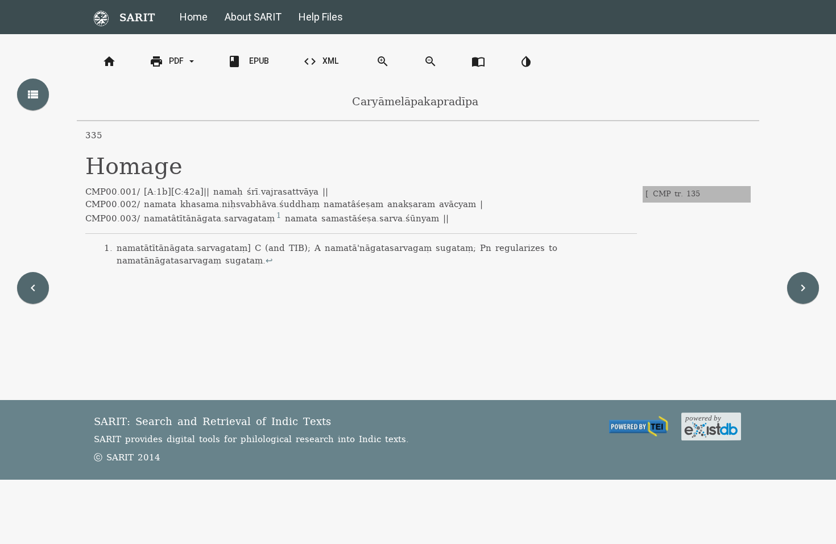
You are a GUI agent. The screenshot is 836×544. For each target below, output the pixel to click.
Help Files (321, 17)
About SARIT (253, 17)
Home (194, 17)
